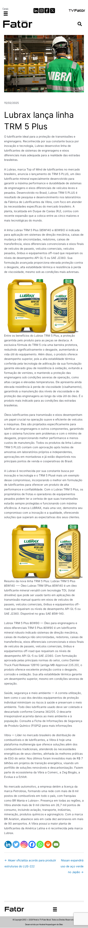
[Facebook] (32, 844)
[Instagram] (24, 844)
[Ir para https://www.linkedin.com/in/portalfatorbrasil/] (35, 10)
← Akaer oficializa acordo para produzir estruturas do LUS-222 (30, 861)
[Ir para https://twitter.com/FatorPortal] (52, 10)
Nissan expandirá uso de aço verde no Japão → (72, 861)
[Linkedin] (8, 844)
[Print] (48, 844)
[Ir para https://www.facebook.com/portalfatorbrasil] (47, 10)
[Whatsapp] (40, 844)
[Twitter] (16, 844)
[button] (80, 24)
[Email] (56, 844)
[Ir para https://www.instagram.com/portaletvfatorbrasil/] (41, 10)
